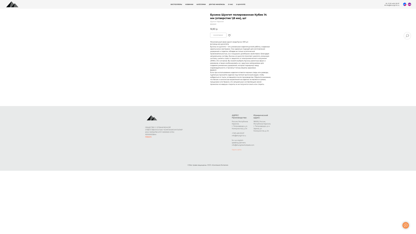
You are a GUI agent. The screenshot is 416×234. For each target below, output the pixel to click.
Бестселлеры (176, 4)
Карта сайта (236, 150)
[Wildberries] (409, 4)
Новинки (189, 4)
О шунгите (240, 4)
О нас (230, 4)
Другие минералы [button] (217, 4)
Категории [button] (201, 4)
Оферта (148, 137)
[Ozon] (404, 4)
